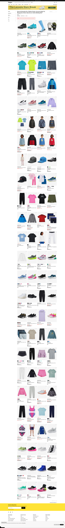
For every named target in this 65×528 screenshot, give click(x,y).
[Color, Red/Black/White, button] (19, 322)
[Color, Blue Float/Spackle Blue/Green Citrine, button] (48, 437)
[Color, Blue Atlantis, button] (48, 341)
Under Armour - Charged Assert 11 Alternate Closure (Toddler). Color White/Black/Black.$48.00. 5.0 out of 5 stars (22, 105)
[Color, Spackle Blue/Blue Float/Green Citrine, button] (20, 495)
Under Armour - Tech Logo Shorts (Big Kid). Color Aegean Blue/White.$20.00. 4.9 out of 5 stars (42, 67)
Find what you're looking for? (53, 502)
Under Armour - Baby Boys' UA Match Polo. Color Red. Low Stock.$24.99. (42, 221)
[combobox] (21, 2)
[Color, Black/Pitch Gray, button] (38, 244)
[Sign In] (54, 2)
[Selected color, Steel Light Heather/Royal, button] (47, 361)
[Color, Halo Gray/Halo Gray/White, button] (20, 283)
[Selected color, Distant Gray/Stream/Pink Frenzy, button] (37, 264)
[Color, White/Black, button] (28, 244)
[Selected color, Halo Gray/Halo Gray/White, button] (47, 437)
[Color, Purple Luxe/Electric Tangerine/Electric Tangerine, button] (41, 264)
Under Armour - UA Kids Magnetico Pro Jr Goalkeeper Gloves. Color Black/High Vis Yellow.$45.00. (52, 29)
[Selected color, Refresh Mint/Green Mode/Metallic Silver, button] (17, 495)
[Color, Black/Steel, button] (48, 361)
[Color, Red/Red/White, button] (23, 475)
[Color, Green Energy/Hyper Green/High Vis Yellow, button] (49, 166)
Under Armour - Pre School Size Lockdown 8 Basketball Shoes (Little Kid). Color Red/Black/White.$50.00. (42, 48)
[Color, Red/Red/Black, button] (48, 456)
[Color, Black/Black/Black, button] (33, 52)
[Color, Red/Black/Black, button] (31, 52)
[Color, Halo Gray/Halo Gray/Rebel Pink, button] (20, 109)
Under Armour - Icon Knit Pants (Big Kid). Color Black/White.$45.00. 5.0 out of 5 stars (32, 357)
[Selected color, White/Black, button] (37, 244)
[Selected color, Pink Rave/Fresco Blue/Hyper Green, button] (27, 283)
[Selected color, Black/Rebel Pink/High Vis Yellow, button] (37, 495)
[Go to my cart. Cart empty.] (56, 2)
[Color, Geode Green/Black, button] (28, 72)
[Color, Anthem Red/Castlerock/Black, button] (30, 264)
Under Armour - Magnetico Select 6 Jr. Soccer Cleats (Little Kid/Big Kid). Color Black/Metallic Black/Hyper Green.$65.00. (22, 29)
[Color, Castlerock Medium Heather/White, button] (21, 205)
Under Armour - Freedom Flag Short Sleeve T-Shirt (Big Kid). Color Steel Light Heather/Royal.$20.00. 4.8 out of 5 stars (52, 357)
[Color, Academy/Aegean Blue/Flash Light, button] (28, 264)
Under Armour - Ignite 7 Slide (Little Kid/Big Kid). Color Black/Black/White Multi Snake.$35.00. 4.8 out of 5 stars (52, 490)
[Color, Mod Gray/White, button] (42, 72)
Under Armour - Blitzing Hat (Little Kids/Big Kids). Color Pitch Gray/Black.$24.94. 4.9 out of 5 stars (32, 162)
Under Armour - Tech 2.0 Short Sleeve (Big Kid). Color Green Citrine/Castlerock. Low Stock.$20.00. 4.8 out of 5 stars (32, 67)
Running (47, 519)
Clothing (47, 517)
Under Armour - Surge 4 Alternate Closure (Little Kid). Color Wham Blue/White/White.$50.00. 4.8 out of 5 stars (52, 279)
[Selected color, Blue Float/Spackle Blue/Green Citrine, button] (17, 283)
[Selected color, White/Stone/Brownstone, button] (17, 303)
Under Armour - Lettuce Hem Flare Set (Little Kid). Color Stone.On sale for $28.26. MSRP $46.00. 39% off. (22, 162)
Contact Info (22, 517)
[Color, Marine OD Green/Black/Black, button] (28, 380)
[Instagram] (8, 512)
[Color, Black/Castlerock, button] (48, 380)
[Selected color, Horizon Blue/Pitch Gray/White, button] (37, 33)
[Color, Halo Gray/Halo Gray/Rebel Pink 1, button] (39, 264)
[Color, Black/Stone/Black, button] (19, 303)
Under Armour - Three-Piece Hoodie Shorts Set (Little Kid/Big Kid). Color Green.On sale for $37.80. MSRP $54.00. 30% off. (22, 124)
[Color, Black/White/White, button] (42, 52)
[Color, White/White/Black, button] (19, 361)
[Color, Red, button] (19, 147)
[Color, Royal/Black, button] (43, 72)
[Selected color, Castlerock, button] (27, 91)
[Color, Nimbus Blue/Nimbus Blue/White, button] (19, 109)
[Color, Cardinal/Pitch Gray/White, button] (38, 33)
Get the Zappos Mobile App (11, 518)
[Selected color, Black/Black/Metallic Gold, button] (27, 303)
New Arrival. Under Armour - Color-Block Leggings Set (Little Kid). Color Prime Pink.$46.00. (32, 182)
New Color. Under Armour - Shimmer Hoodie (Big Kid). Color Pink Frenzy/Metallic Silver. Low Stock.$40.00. (22, 395)
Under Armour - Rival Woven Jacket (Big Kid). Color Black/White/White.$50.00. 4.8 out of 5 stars (32, 376)
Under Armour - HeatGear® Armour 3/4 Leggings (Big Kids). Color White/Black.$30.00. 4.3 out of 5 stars (52, 240)
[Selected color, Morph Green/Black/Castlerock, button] (17, 456)
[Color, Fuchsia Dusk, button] (30, 225)
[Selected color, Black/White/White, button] (27, 380)
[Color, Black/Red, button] (48, 225)
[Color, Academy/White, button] (30, 361)
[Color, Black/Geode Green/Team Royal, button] (32, 52)
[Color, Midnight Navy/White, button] (32, 72)
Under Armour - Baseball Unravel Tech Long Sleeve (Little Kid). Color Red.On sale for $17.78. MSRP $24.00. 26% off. (52, 143)
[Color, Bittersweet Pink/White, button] (20, 361)
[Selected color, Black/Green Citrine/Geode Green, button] (47, 264)
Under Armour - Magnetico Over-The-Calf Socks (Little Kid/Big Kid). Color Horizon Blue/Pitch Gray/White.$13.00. (42, 29)
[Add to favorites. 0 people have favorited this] (26, 20)
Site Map (34, 518)
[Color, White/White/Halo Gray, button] (48, 166)
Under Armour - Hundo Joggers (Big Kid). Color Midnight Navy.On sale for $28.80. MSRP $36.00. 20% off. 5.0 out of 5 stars (52, 414)
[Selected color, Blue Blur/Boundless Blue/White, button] (27, 33)
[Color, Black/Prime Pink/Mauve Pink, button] (19, 283)
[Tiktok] (10, 512)
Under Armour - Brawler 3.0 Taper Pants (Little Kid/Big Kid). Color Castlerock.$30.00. (32, 86)
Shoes (46, 520)
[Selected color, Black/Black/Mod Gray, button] (47, 456)
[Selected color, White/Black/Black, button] (17, 109)
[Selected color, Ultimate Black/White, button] (17, 205)
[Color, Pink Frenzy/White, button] (21, 361)
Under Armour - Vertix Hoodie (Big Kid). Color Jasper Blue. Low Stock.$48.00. (52, 337)
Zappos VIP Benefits (10, 520)
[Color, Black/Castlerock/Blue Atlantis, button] (28, 33)
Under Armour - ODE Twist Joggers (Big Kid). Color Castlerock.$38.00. (42, 337)
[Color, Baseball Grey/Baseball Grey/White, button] (22, 475)
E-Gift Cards (34, 520)
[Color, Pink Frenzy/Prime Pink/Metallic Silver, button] (38, 52)
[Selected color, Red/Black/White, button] (37, 52)
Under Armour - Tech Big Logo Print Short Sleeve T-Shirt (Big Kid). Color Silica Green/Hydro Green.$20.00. (52, 376)
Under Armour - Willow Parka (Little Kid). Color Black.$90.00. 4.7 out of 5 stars (32, 124)
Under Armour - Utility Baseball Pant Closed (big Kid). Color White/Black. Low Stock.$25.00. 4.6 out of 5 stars (22, 376)
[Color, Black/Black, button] (38, 361)
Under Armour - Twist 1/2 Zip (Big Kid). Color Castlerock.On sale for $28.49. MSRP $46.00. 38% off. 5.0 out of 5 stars (32, 221)
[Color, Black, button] (28, 91)
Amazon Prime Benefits (11, 519)
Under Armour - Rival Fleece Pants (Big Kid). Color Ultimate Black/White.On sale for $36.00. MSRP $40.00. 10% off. (22, 414)
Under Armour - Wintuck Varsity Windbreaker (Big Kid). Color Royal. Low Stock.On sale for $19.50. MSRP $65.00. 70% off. (42, 433)
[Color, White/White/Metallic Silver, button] (39, 495)
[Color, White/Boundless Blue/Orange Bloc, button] (19, 52)
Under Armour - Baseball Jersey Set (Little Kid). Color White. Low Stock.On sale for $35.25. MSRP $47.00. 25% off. (42, 182)
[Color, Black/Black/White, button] (21, 109)
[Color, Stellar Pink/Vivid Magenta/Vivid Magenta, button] (38, 399)
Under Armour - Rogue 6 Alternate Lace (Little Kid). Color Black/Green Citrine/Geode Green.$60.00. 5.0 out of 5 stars (52, 260)
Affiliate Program (35, 517)
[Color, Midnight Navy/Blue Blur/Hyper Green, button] (30, 52)
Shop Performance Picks (38, 0)
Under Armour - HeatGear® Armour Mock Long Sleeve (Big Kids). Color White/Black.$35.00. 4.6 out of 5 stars (22, 260)
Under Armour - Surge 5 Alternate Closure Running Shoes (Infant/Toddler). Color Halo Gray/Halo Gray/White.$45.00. (52, 433)
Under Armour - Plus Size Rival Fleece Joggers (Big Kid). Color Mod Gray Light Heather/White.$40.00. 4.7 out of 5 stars (32, 395)
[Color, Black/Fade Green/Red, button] (49, 264)
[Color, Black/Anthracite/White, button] (49, 283)
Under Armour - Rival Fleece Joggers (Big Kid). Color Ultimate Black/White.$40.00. (22, 201)
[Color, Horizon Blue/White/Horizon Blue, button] (19, 475)
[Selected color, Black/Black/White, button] (47, 166)
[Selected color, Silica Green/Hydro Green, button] (47, 380)
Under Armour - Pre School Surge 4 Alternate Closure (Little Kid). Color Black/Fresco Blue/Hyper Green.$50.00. (32, 490)
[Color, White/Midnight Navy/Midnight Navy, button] (21, 475)
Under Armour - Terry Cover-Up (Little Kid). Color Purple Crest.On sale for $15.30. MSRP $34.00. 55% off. (42, 318)
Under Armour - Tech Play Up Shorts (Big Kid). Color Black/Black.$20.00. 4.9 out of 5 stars (22, 357)
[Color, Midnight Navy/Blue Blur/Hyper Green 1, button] (50, 186)
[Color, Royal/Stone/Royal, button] (21, 303)
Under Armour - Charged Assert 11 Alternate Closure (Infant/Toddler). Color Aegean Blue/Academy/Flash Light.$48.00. (42, 105)
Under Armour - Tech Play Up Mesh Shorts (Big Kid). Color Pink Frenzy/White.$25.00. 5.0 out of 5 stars (42, 376)
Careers (9, 517)
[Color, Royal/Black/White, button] (41, 52)
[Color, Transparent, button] (28, 225)
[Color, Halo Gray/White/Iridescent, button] (52, 283)
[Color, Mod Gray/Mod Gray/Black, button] (28, 52)
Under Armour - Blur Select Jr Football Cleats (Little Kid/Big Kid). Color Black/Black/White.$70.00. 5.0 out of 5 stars (52, 162)
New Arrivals (47, 518)
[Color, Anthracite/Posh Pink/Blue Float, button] (38, 264)
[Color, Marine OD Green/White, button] (38, 72)
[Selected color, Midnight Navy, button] (47, 225)
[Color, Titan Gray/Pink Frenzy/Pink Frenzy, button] (21, 283)
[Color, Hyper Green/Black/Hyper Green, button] (20, 475)
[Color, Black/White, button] (30, 72)
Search (32, 2)
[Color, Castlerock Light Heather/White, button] (19, 91)
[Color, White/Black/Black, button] (49, 186)
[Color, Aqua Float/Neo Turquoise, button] (41, 361)
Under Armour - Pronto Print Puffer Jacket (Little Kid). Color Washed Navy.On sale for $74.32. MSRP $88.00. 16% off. (42, 124)
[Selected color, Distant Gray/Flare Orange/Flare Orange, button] (37, 399)
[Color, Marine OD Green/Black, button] (31, 72)
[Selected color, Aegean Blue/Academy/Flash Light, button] (27, 52)
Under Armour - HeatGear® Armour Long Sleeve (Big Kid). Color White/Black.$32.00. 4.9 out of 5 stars (42, 240)
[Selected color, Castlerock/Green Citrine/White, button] (27, 264)
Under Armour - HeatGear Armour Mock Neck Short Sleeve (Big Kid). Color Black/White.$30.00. (32, 240)
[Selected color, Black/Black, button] (17, 361)
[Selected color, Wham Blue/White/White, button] (47, 283)
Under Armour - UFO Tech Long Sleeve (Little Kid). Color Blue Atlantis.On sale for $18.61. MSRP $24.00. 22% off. (42, 143)
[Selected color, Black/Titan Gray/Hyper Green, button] (17, 52)
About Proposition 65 (23, 520)
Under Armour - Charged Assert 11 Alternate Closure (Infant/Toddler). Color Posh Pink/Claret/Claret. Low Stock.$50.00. (32, 105)
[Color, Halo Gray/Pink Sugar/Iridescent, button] (30, 303)
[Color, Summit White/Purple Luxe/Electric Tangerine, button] (28, 495)
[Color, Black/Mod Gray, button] (39, 72)
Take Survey (34, 519)
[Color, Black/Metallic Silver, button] (19, 399)
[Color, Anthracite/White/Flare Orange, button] (28, 303)
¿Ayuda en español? (23, 518)
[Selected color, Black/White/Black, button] (47, 475)
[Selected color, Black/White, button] (17, 91)
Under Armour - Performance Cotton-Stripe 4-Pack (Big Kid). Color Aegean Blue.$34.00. (22, 337)
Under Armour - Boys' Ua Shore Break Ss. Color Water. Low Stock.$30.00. (22, 240)
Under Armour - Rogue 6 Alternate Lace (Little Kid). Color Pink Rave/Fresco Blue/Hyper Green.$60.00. (32, 279)
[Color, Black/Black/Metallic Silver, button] (20, 322)
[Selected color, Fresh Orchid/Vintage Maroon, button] (37, 361)
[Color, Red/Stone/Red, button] (20, 303)
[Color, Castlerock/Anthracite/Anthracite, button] (48, 283)
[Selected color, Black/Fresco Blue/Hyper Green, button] (27, 495)
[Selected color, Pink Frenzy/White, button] (27, 205)
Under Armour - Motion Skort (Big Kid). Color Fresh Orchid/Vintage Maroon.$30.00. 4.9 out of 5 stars (42, 357)
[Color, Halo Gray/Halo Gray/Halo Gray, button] (48, 475)
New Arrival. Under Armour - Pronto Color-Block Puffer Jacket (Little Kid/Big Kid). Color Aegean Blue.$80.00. (52, 86)
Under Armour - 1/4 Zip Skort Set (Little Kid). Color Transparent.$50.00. (52, 105)
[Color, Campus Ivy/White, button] (23, 361)
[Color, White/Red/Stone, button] (50, 475)
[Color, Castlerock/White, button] (33, 72)
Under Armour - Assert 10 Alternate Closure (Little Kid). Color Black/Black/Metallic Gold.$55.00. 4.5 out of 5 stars (32, 299)
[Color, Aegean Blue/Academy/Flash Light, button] (39, 283)
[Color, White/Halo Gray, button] (39, 361)
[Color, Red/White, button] (41, 72)
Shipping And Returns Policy (24, 519)
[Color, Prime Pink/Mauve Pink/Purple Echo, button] (21, 495)
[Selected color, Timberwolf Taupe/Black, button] (27, 341)
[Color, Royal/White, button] (39, 244)
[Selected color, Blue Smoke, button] (17, 147)
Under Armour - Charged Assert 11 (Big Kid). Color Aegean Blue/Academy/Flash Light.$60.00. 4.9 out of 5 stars (52, 182)
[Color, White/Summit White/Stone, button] (49, 475)
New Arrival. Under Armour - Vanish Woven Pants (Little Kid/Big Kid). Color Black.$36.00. (42, 299)
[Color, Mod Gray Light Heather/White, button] (19, 205)
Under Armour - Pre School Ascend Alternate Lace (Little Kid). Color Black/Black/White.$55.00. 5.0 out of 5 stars (42, 279)
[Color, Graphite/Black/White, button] (39, 33)
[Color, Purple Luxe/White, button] (22, 361)
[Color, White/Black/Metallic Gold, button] (39, 52)
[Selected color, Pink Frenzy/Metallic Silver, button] (17, 399)
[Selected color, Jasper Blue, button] (47, 341)
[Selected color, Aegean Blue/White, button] (37, 72)
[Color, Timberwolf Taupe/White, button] (28, 361)
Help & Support (55, 4)
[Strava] (12, 512)
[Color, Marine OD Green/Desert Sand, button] (49, 361)
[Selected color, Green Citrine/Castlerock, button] (27, 72)
